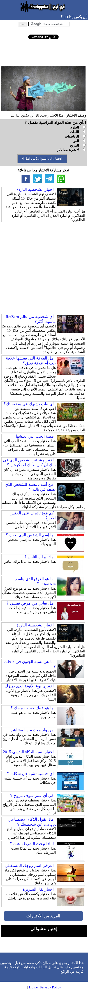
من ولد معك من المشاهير (32, 730)
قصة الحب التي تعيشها (35, 436)
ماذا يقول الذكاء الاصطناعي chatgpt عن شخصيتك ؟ (32, 822)
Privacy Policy (50, 987)
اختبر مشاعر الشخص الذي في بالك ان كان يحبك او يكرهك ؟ (29, 462)
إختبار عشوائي (44, 928)
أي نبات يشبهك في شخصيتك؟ (29, 404)
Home (33, 987)
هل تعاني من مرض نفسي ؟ (30, 603)
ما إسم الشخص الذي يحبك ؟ (30, 535)
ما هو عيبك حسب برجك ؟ (32, 708)
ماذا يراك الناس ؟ (39, 557)
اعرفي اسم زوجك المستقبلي (29, 865)
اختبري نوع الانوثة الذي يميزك (29, 686)
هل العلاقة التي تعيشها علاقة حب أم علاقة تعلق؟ (31, 360)
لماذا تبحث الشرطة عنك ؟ (32, 843)
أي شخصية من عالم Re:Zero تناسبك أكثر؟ (31, 319)
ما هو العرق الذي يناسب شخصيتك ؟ (35, 581)
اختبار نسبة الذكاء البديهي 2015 (28, 752)
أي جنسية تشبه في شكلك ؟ (30, 773)
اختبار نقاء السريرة (38, 889)
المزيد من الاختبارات (43, 916)
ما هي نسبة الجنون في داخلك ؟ (30, 664)
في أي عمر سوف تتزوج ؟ (32, 795)
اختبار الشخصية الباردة (35, 189)
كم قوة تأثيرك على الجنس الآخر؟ (33, 515)
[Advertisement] (43, 52)
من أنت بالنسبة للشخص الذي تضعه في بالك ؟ (30, 487)
